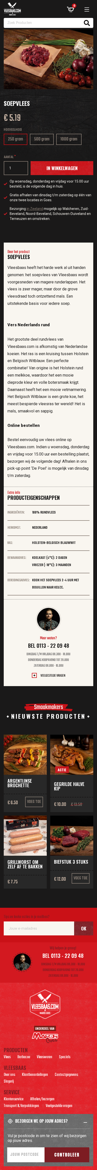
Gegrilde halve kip (69, 786)
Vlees (7, 1057)
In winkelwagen (62, 168)
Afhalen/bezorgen (42, 1100)
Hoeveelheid (13, 130)
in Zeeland (35, 209)
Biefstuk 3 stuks (71, 861)
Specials (64, 1057)
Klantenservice (13, 1100)
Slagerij (9, 1082)
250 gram (16, 140)
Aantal (9, 157)
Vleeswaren (44, 1057)
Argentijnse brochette (19, 783)
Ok (83, 928)
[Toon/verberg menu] (86, 9)
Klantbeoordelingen (35, 1075)
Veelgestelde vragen (53, 676)
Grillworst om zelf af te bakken (25, 864)
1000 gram (70, 140)
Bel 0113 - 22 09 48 (48, 645)
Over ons (9, 1075)
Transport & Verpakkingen (21, 1106)
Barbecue (23, 1057)
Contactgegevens (66, 1075)
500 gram (43, 140)
